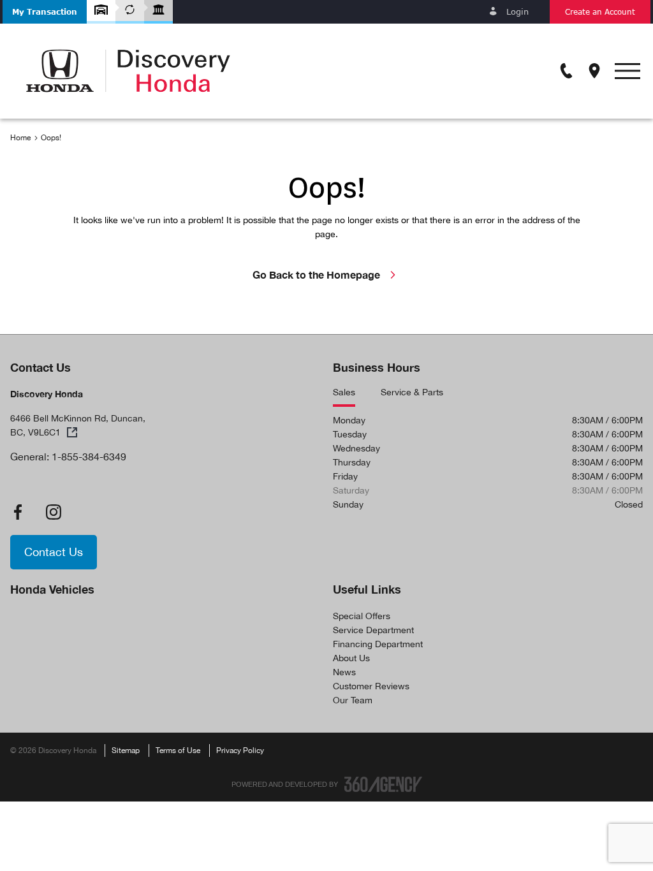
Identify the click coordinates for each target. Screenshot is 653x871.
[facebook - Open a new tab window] (18, 512)
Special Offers (361, 616)
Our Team (352, 700)
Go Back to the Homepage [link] (316, 274)
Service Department (373, 630)
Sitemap (126, 750)
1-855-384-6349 (89, 456)
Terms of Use (178, 750)
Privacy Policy (240, 750)
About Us (351, 658)
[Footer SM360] (383, 784)
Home (20, 137)
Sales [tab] (344, 392)
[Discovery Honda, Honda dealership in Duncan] (128, 71)
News (344, 672)
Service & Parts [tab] (412, 392)
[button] (45, 12)
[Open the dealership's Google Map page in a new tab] (594, 70)
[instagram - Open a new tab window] (53, 512)
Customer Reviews (371, 686)
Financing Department (378, 644)
